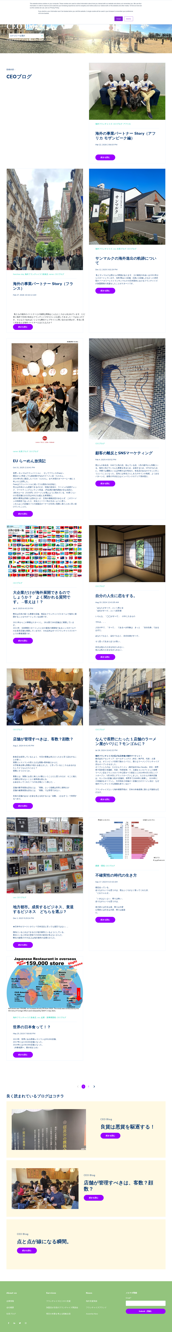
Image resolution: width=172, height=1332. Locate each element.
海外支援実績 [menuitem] (91, 1301)
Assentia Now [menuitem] (92, 1314)
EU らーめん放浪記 (29, 460)
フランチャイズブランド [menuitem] (96, 1307)
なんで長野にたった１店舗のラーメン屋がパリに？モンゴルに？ (125, 741)
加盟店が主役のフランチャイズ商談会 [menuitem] (62, 1307)
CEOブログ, (118, 124)
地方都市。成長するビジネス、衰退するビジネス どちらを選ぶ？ (43, 909)
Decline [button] (128, 19)
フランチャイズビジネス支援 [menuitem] (58, 1301)
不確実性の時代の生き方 (116, 875)
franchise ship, (18, 274)
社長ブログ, (122, 249)
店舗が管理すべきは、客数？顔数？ (43, 739)
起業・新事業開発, (48, 1017)
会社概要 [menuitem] (10, 1307)
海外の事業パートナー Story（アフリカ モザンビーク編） (125, 136)
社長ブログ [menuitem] (11, 1314)
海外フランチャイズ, (104, 124)
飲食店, (45, 274)
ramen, (51, 274)
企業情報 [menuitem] (10, 1301)
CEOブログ (59, 274)
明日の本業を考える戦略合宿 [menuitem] (58, 1314)
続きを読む (105, 157)
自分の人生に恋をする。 (116, 595)
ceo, (114, 249)
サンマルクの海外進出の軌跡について (125, 261)
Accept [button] (118, 19)
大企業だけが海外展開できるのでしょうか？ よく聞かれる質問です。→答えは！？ (41, 597)
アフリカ (127, 124)
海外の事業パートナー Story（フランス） (43, 286)
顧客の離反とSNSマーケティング (124, 453)
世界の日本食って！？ (32, 1027)
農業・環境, (100, 866)
